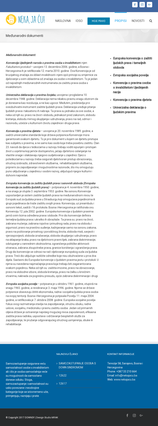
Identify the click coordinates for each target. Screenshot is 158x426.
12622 (62, 375)
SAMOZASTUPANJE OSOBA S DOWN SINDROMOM (77, 365)
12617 (62, 383)
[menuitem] (65, 20)
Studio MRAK (51, 417)
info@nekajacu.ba (126, 375)
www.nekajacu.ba (124, 379)
